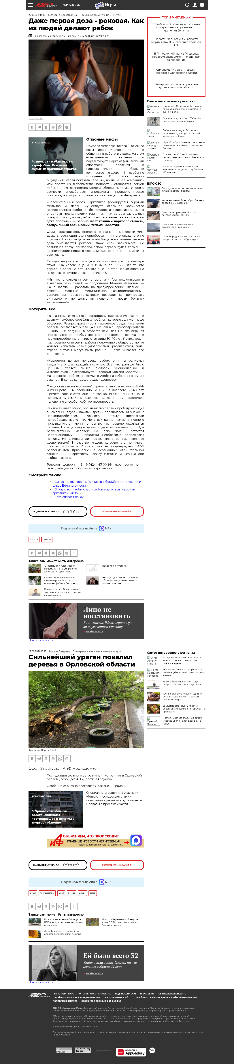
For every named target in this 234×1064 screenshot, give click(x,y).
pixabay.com (36, 118)
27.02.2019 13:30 (37, 15)
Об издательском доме (172, 994)
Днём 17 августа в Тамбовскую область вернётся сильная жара (62, 932)
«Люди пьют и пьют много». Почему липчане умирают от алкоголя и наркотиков (60, 568)
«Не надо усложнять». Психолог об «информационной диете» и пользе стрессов (120, 580)
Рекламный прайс (63, 994)
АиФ (53, 750)
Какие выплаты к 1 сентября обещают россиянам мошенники (183, 201)
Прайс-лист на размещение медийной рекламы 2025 (166, 997)
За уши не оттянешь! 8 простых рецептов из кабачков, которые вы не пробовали (184, 708)
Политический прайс (65, 1001)
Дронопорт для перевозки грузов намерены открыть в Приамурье (181, 237)
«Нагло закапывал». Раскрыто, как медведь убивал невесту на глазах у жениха (183, 672)
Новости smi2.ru (41, 640)
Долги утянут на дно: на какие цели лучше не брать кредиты (182, 189)
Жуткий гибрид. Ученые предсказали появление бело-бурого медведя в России (184, 145)
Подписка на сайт (125, 994)
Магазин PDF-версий (116, 997)
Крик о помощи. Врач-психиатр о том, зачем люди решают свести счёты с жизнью (63, 592)
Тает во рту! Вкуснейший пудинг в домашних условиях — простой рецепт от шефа (182, 696)
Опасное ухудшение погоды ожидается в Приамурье (178, 225)
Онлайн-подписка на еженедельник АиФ (76, 997)
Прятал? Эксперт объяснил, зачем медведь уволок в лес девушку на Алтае (182, 720)
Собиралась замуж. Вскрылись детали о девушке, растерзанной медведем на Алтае (181, 133)
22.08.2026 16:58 (37, 651)
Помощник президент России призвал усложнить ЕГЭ (179, 213)
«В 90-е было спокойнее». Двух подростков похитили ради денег (182, 683)
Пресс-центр (147, 994)
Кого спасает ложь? (69, 497)
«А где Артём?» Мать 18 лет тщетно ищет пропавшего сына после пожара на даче (182, 660)
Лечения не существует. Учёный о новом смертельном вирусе (182, 119)
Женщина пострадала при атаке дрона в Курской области (176, 86)
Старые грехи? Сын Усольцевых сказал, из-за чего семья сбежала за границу (183, 157)
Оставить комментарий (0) (117, 511)
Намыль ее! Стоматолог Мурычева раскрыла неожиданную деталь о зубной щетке (182, 109)
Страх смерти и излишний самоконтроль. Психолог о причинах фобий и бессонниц (61, 580)
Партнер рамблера (103, 1050)
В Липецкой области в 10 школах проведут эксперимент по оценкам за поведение (176, 56)
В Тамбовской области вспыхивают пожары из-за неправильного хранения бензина (176, 27)
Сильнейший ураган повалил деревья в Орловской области (176, 71)
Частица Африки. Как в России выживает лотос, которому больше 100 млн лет (183, 169)
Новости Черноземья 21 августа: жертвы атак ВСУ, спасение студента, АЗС (176, 42)
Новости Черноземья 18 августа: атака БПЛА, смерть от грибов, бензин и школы (120, 922)
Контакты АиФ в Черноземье (94, 994)
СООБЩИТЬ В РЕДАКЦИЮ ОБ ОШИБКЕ (101, 1001)
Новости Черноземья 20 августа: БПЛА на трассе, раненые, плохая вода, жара (63, 922)
